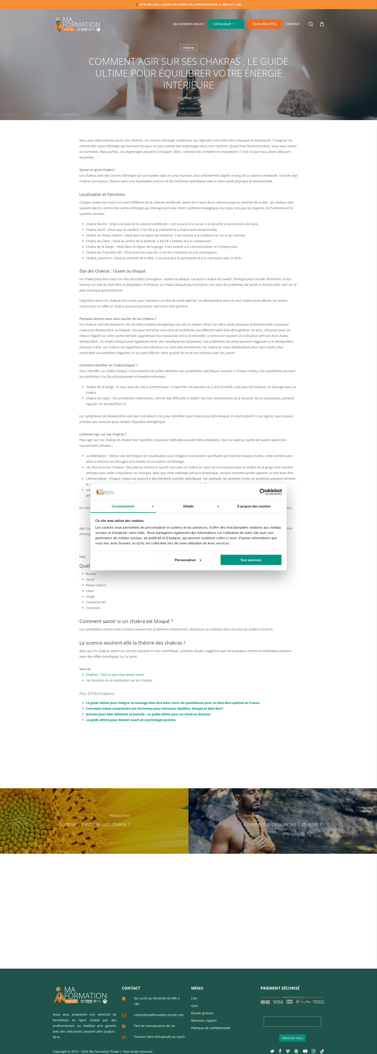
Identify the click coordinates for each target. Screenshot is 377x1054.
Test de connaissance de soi (154, 1026)
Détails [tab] (188, 506)
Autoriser (241, 28)
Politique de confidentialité (210, 1028)
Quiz (194, 1006)
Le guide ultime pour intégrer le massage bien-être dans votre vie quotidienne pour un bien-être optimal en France (172, 703)
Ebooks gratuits (202, 1013)
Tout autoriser (251, 560)
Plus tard (219, 28)
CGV (194, 998)
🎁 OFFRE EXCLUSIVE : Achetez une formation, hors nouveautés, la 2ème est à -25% (188, 4)
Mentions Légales (204, 1020)
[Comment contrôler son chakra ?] (94, 821)
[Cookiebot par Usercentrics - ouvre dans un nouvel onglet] (263, 492)
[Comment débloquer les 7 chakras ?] (282, 821)
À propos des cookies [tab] (254, 506)
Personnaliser (185, 560)
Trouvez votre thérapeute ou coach (159, 1037)
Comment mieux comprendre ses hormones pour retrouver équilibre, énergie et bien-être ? (155, 708)
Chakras (188, 47)
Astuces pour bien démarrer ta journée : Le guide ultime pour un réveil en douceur (148, 714)
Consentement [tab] (123, 506)
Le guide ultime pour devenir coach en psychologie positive (130, 720)
